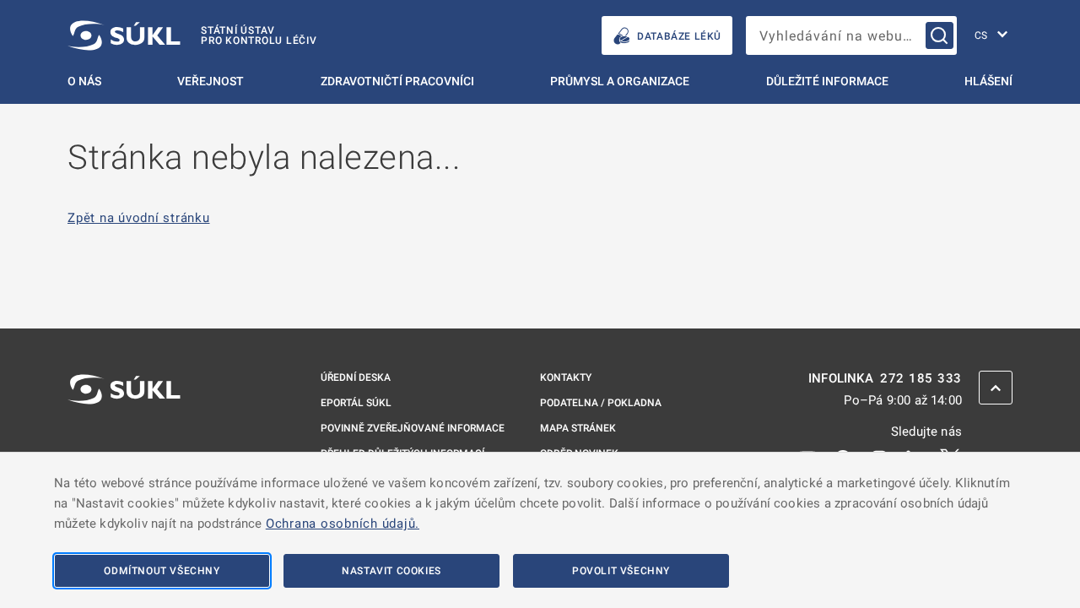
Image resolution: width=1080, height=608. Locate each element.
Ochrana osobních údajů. (342, 523)
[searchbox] (851, 35)
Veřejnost (210, 81)
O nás (84, 81)
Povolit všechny (621, 571)
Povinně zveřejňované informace (413, 428)
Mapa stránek (578, 428)
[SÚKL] (124, 434)
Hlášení (988, 81)
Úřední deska (356, 377)
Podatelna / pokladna (601, 403)
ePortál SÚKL (356, 403)
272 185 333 (921, 378)
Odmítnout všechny (161, 571)
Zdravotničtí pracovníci (397, 81)
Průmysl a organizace (619, 81)
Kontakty (565, 377)
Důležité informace (827, 81)
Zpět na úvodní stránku (139, 218)
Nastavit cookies (391, 571)
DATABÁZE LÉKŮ (679, 36)
